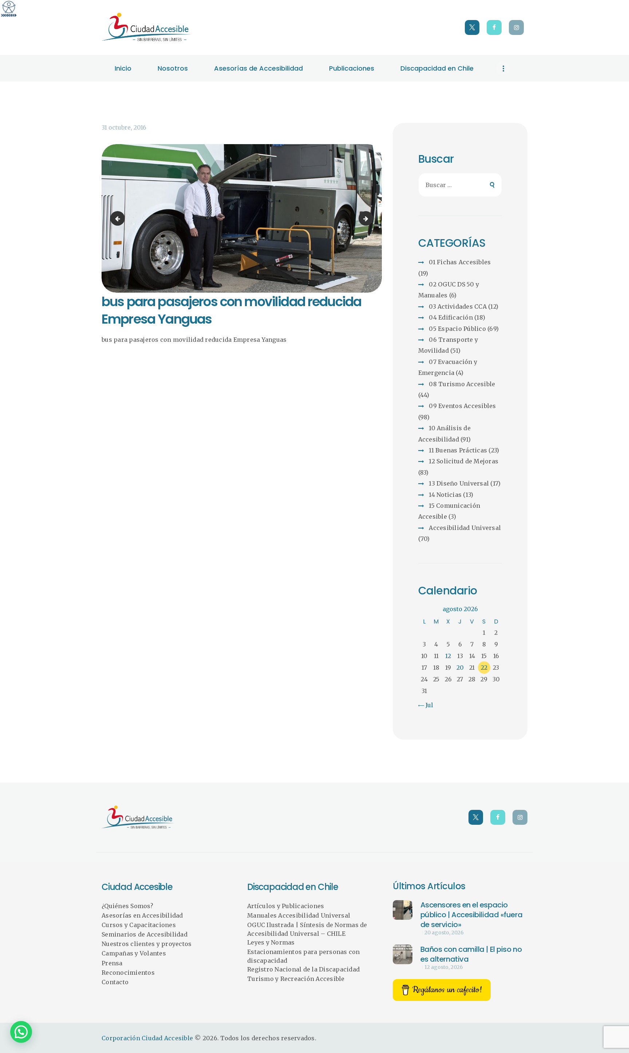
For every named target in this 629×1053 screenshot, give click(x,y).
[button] (21, 1032)
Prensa (112, 963)
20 (460, 667)
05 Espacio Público (457, 328)
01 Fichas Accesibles (460, 262)
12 (448, 656)
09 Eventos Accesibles (462, 405)
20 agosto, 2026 (444, 932)
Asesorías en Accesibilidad (142, 915)
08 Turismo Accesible (462, 384)
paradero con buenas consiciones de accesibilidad (119, 218)
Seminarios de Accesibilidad (144, 934)
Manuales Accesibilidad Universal (298, 915)
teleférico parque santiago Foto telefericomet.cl (370, 218)
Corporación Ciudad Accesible (147, 1038)
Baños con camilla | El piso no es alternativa (471, 954)
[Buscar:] (460, 185)
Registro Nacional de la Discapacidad (303, 969)
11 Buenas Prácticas (458, 450)
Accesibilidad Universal (465, 527)
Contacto (115, 982)
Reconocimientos (128, 972)
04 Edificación (451, 317)
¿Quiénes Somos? (127, 906)
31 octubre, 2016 (124, 127)
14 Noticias (445, 494)
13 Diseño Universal (459, 483)
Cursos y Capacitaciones (139, 925)
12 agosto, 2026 (443, 967)
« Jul (426, 705)
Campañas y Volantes (134, 953)
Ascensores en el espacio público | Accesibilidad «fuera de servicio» (471, 914)
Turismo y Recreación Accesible (296, 978)
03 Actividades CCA (458, 306)
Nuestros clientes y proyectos (146, 943)
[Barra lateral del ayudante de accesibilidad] (8, 8)
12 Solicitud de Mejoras (463, 461)
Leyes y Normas (271, 942)
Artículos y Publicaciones (285, 906)
